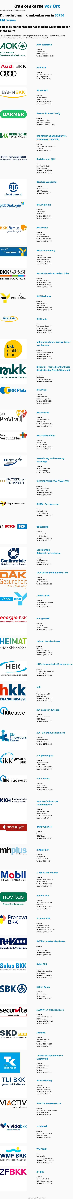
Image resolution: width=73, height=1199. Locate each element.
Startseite (3, 10)
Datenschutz (41, 1198)
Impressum (32, 1198)
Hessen (10, 10)
